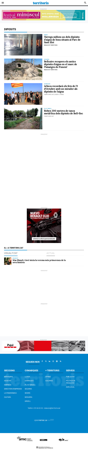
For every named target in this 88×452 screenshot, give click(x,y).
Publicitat (70, 377)
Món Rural (8, 377)
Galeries (49, 381)
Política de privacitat (70, 382)
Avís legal (70, 387)
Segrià (27, 393)
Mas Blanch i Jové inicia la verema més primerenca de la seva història (39, 261)
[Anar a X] (46, 361)
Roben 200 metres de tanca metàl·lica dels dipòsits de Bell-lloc (63, 112)
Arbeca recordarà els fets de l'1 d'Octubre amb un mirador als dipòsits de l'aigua (61, 88)
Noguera (28, 397)
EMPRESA (7, 385)
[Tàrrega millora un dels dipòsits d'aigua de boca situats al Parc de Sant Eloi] (23, 44)
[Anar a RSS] (60, 361)
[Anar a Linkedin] (49, 361)
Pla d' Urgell (30, 385)
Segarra (28, 389)
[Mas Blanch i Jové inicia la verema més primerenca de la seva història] (7, 261)
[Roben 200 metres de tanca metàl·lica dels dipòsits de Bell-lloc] (23, 118)
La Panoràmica (10, 393)
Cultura (7, 397)
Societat (7, 381)
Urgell (28, 401)
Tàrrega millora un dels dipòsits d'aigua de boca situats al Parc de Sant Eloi (62, 39)
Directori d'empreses (13, 389)
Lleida (27, 377)
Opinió (48, 377)
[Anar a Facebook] (42, 361)
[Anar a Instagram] (53, 361)
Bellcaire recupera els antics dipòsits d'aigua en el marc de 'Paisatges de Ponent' (60, 64)
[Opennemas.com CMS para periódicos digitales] (44, 420)
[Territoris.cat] (40, 3)
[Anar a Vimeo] (57, 361)
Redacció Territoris (50, 45)
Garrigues (29, 381)
